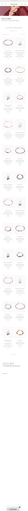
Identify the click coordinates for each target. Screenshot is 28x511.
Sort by (22, 34)
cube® (10, 27)
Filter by (5, 34)
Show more (5, 373)
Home (6, 27)
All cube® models (17, 27)
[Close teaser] (19, 507)
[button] (13, 509)
